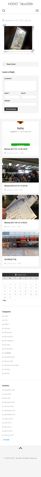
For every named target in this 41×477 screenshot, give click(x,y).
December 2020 (9, 402)
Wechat (6, 373)
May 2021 (7, 398)
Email (23, 93)
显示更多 (6, 440)
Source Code (8, 361)
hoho (29, 20)
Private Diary (8, 349)
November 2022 (9, 390)
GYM (5, 320)
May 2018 (7, 427)
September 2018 (9, 414)
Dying (6, 316)
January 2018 (9, 435)
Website (7, 101)
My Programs (8, 341)
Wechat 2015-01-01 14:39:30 (15, 186)
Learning (7, 328)
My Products (8, 336)
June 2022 (7, 394)
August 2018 (8, 419)
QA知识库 (7, 353)
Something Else (9, 357)
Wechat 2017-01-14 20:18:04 (15, 149)
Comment (8, 78)
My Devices (8, 332)
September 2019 (9, 410)
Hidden (6, 324)
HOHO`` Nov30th (20, 4)
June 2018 (7, 423)
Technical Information (11, 365)
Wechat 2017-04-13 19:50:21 (15, 223)
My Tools (7, 345)
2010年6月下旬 (10, 259)
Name (7, 93)
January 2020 (9, 406)
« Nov (4, 300)
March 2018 (8, 431)
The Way (7, 369)
